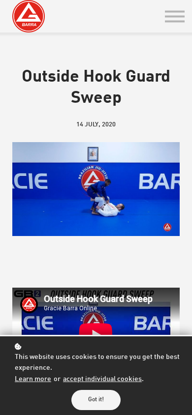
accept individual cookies (102, 379)
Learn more (33, 379)
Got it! (96, 400)
